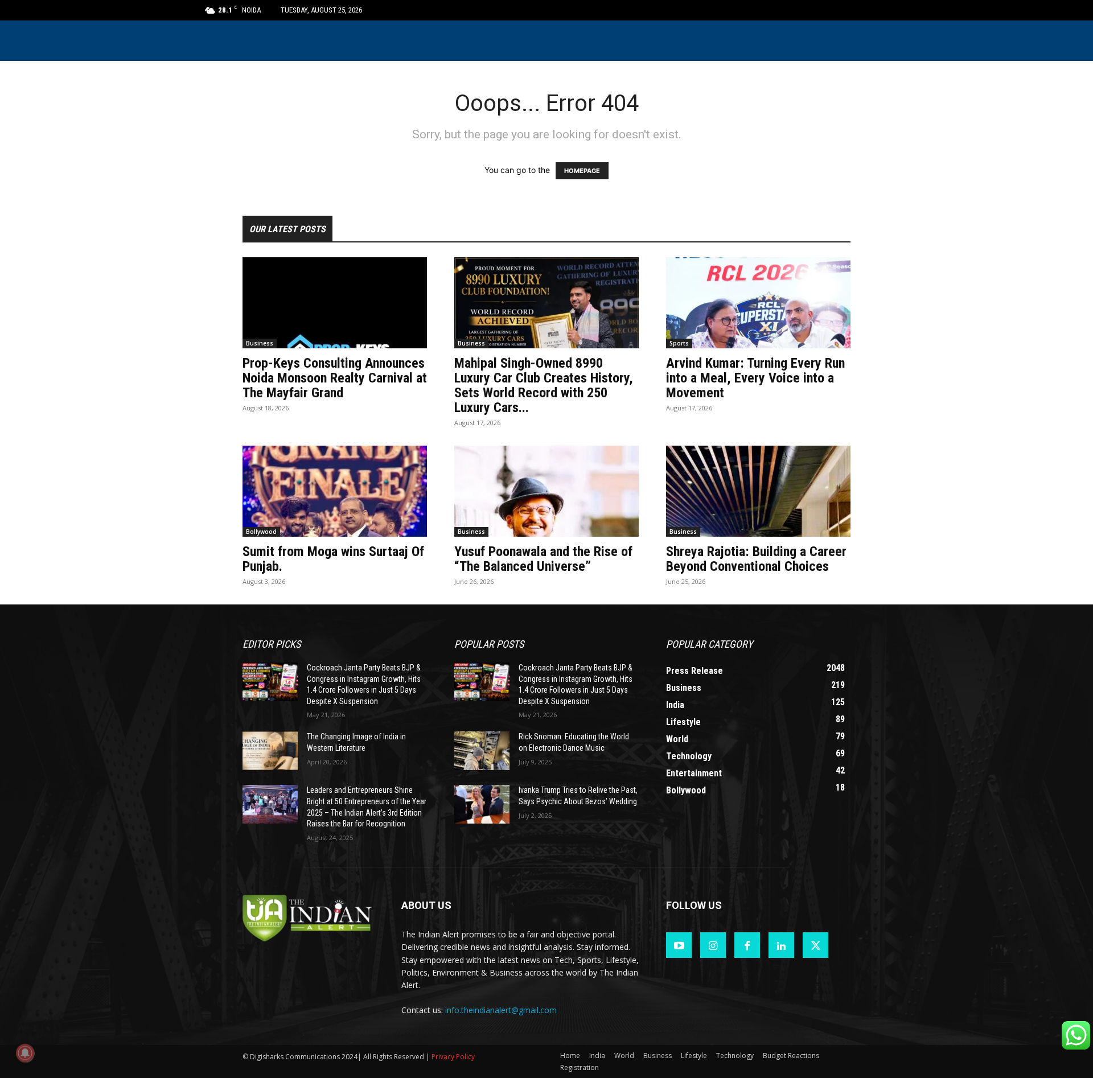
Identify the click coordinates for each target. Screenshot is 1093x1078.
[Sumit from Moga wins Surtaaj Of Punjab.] (335, 491)
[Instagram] (713, 945)
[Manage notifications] (25, 1053)
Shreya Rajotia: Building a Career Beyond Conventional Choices (756, 559)
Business (259, 343)
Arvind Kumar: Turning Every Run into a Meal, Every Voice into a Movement (755, 378)
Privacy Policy (453, 1056)
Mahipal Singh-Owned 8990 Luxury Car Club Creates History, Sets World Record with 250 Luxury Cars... (543, 385)
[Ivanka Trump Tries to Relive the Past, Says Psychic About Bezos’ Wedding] (481, 804)
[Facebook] (747, 945)
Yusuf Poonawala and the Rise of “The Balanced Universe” (543, 559)
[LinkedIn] (781, 945)
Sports (679, 343)
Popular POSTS (489, 644)
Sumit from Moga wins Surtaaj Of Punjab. (333, 559)
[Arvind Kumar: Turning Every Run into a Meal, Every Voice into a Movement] (758, 302)
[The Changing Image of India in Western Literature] (270, 750)
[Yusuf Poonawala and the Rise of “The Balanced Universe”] (546, 491)
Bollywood (261, 532)
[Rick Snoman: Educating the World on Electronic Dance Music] (481, 750)
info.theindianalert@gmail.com (501, 1010)
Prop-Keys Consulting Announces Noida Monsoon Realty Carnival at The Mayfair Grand (335, 378)
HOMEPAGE (582, 171)
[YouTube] (679, 945)
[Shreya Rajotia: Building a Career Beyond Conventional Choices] (758, 491)
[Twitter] (815, 945)
